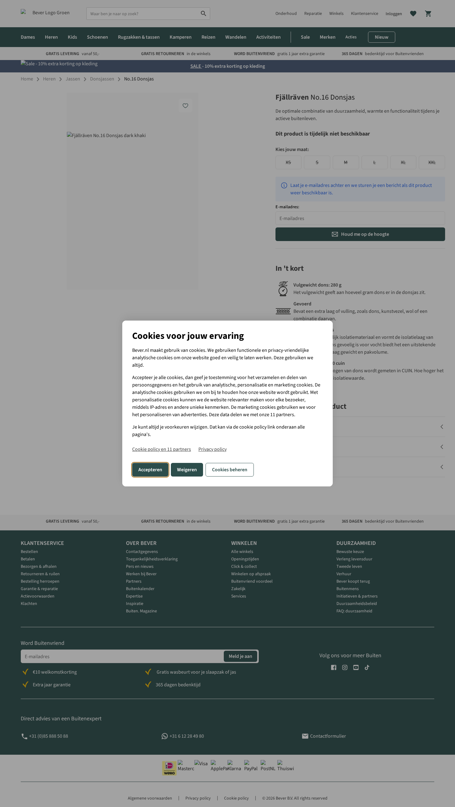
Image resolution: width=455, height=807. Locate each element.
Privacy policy (212, 449)
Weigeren (187, 469)
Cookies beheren (229, 469)
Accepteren (150, 469)
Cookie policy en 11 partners (161, 449)
